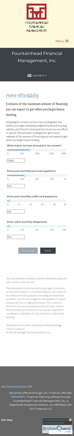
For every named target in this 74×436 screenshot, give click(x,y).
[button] (62, 41)
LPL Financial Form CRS (16, 386)
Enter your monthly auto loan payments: (31, 171)
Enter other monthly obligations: (27, 222)
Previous (28, 250)
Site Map (7, 420)
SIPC (22, 396)
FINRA (14, 396)
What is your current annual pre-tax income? (34, 145)
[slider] (36, 150)
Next (48, 250)
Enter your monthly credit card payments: (32, 196)
